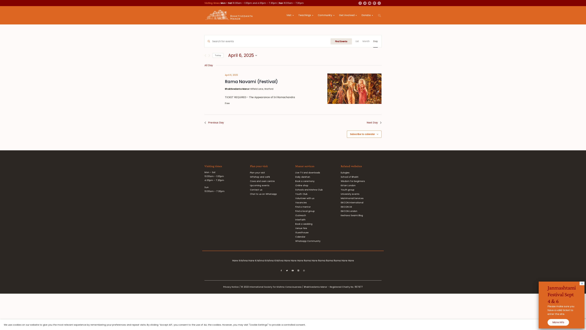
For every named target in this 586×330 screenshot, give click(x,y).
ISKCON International (352, 202)
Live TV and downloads (307, 172)
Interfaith (300, 219)
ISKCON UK (346, 206)
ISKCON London (349, 211)
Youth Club (301, 194)
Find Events (341, 41)
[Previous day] (205, 55)
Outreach (300, 215)
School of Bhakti (349, 176)
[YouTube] (369, 3)
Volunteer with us (304, 198)
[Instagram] (374, 3)
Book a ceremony (305, 181)
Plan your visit (257, 172)
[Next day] (209, 55)
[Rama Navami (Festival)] (354, 88)
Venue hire (301, 228)
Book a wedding (303, 224)
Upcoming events (259, 185)
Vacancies (301, 202)
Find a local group (305, 211)
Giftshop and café (260, 176)
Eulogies (345, 172)
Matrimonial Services (352, 198)
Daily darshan (302, 176)
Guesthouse (302, 232)
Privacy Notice (231, 286)
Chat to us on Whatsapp (263, 194)
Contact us (256, 189)
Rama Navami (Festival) (251, 82)
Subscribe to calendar (362, 134)
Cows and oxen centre (262, 181)
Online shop (301, 185)
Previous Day (216, 122)
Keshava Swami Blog (352, 215)
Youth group (347, 189)
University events (350, 194)
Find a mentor (303, 206)
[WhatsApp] (379, 3)
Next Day (372, 122)
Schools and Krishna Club (309, 189)
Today (218, 55)
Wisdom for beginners (353, 181)
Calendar (300, 236)
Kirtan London (348, 185)
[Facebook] (360, 3)
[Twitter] (365, 3)
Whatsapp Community (307, 241)
